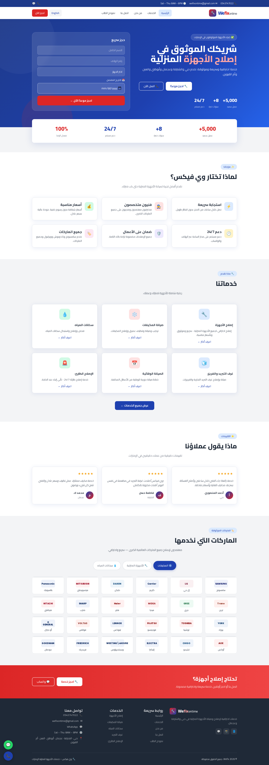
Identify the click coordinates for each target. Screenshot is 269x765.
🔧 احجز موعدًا (179, 86)
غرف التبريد (117, 734)
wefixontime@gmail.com (65, 721)
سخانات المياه (116, 728)
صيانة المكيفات (115, 722)
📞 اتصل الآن (151, 86)
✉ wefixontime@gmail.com (203, 3)
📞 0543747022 (229, 3)
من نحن (138, 13)
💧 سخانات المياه (107, 565)
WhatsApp (72, 727)
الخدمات (151, 13)
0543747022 (70, 715)
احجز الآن (39, 13)
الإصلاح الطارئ (115, 741)
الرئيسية (165, 13)
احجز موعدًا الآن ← (81, 100)
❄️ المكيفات (165, 565)
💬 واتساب (43, 681)
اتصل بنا (124, 13)
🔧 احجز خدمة (69, 681)
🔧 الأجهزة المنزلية (137, 565)
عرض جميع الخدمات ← (134, 405)
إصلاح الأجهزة (116, 715)
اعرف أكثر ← (204, 342)
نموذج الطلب (108, 13)
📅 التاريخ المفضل (116, 80)
